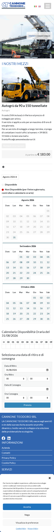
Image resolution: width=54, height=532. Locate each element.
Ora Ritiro (9, 374)
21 (14, 272)
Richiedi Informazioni (13, 145)
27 (7, 278)
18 (41, 267)
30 (27, 278)
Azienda (6, 447)
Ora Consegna (11, 394)
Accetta (27, 507)
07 (14, 262)
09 (27, 262)
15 (21, 267)
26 (48, 272)
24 (34, 272)
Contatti (6, 452)
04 (41, 256)
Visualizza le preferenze (27, 522)
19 (48, 267)
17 (34, 267)
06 (7, 262)
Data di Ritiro (10, 366)
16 (27, 267)
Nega (27, 514)
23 (27, 272)
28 (14, 278)
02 (27, 256)
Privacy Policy (33, 528)
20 (7, 272)
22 (21, 272)
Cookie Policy (21, 528)
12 (48, 262)
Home (32, 35)
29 (21, 278)
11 (41, 262)
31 (14, 237)
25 (41, 272)
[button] (49, 477)
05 (48, 256)
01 (21, 256)
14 (14, 267)
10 (34, 262)
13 (7, 267)
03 (34, 256)
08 (21, 262)
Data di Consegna (12, 385)
